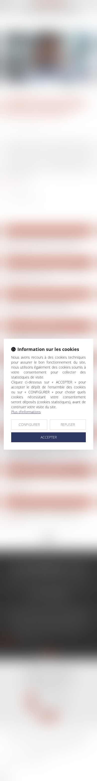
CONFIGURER (29, 424)
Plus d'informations (26, 411)
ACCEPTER (49, 437)
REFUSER (68, 424)
